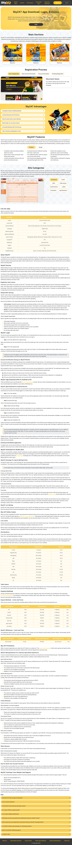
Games (22, 3)
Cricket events (52, 494)
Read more (12, 62)
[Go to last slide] (3, 54)
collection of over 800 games (27, 516)
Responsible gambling (15, 840)
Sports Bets (16, 2)
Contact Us (67, 840)
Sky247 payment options (7, 595)
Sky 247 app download (27, 382)
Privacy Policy (28, 840)
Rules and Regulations (55, 840)
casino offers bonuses (44, 648)
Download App (38, 2)
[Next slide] (68, 54)
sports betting (19, 455)
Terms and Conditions (40, 840)
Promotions (30, 3)
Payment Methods (47, 2)
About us (4, 840)
